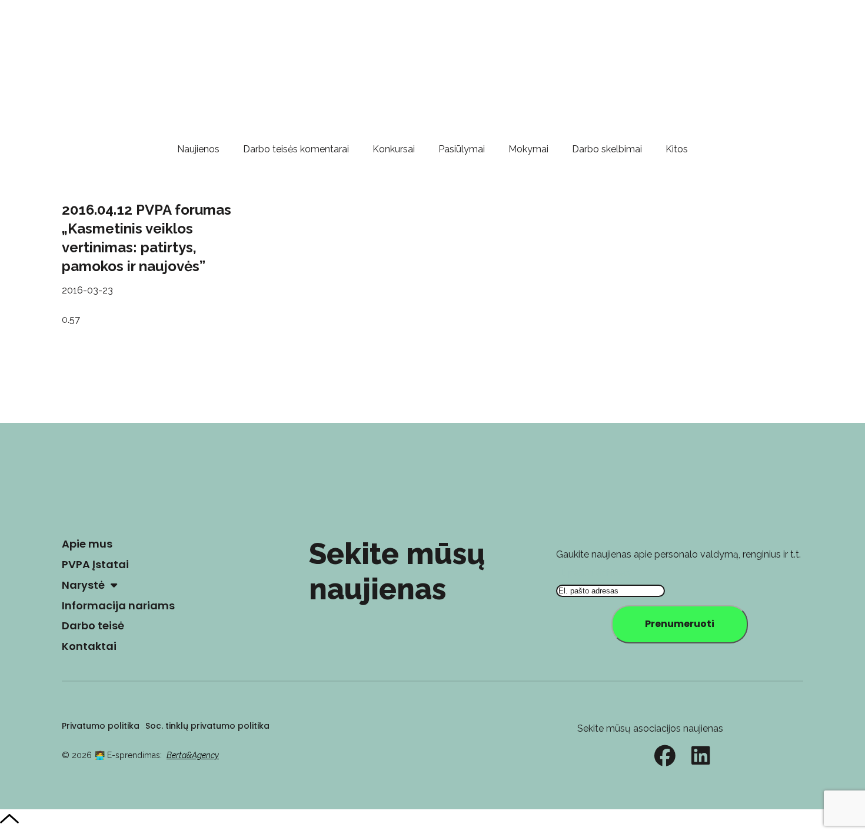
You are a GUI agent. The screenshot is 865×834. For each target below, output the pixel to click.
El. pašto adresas (593, 572)
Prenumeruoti (679, 623)
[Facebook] (665, 755)
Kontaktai (89, 646)
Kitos (677, 149)
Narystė (83, 585)
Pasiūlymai (461, 149)
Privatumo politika (100, 726)
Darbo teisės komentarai (296, 149)
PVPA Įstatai (95, 564)
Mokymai (528, 149)
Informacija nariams (118, 605)
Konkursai (393, 149)
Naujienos (198, 149)
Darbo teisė (93, 625)
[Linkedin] (700, 755)
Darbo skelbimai (607, 149)
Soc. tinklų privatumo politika (207, 726)
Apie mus (87, 543)
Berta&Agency (193, 755)
